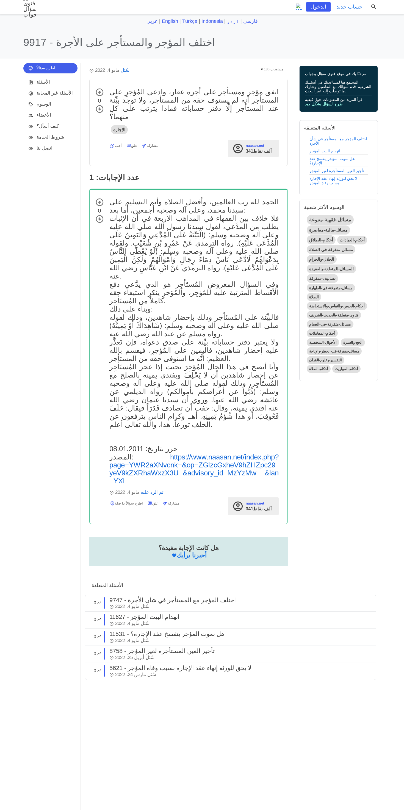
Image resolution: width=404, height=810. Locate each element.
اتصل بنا (44, 148)
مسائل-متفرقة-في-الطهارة (331, 288)
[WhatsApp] (299, 7)
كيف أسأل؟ (48, 126)
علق (134, 146)
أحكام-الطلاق (321, 240)
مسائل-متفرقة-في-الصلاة (331, 249)
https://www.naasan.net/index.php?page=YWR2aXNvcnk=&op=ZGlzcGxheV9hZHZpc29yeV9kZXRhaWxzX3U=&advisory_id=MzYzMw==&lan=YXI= (194, 469)
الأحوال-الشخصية (323, 342)
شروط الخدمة (50, 137)
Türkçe (189, 21)
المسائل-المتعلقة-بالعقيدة (331, 268)
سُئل (125, 70)
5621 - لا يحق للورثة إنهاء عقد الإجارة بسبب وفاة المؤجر (180, 668)
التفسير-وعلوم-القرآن (325, 360)
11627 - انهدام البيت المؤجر (144, 616)
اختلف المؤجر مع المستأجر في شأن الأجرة (338, 141)
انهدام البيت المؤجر (324, 151)
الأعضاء (44, 115)
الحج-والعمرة (353, 342)
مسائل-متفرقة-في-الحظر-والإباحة (334, 351)
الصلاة (314, 297)
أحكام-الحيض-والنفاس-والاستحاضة (337, 306)
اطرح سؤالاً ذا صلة (129, 503)
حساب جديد (349, 7)
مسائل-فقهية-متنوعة (330, 219)
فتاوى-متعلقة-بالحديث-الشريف (334, 315)
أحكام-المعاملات (322, 333)
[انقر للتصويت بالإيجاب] (99, 92)
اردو (233, 21)
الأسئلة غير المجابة (55, 93)
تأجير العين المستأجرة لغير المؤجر (336, 171)
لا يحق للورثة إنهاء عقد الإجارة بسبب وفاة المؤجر (333, 180)
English (170, 21)
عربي (152, 21)
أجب (118, 146)
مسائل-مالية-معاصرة (328, 230)
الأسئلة (43, 82)
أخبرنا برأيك (192, 555)
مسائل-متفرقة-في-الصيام (330, 324)
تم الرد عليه (152, 492)
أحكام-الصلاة (318, 369)
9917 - (119, 42)
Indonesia (212, 21)
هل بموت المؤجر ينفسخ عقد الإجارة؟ (332, 160)
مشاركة (152, 146)
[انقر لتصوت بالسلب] (99, 109)
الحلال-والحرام (321, 259)
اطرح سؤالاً (46, 68)
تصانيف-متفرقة (322, 278)
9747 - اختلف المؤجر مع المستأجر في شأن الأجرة (172, 600)
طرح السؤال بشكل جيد (323, 104)
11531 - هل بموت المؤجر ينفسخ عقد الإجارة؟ (167, 633)
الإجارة (119, 129)
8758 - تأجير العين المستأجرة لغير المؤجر (162, 651)
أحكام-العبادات (352, 240)
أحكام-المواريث (346, 369)
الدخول (318, 7)
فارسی (250, 21)
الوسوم (44, 104)
